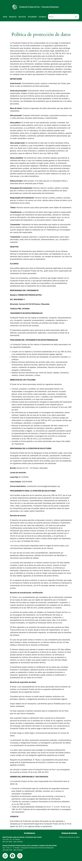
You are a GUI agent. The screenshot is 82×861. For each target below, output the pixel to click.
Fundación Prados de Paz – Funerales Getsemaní (38, 7)
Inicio (5, 17)
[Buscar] (76, 16)
